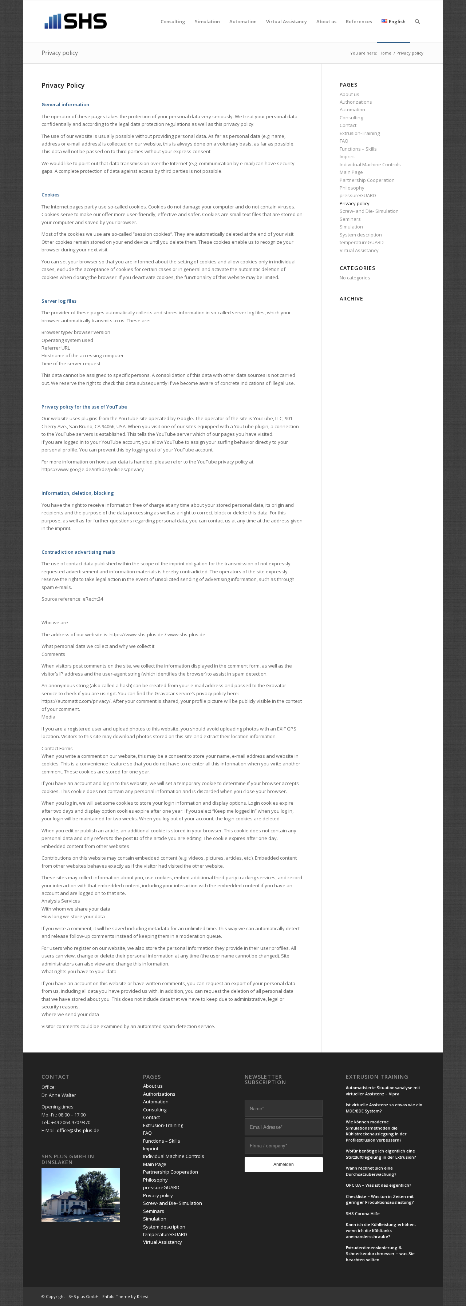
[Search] (417, 21)
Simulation (351, 226)
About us (349, 94)
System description (361, 234)
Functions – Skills (358, 149)
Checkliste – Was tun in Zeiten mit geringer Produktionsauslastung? (380, 1199)
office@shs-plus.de (78, 1130)
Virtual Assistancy (359, 250)
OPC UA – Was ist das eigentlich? (378, 1185)
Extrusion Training (377, 1077)
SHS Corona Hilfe (363, 1213)
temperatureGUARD (362, 242)
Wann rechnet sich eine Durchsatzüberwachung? (371, 1171)
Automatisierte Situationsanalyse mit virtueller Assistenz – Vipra (383, 1090)
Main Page (351, 172)
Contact (348, 125)
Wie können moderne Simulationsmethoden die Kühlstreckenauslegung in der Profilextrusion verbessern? (376, 1131)
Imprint (347, 156)
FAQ (344, 141)
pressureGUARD (358, 195)
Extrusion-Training (360, 133)
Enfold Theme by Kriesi (125, 1296)
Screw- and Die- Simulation (369, 211)
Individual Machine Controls (370, 164)
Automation (352, 109)
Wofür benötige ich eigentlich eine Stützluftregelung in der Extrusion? (381, 1154)
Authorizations (356, 102)
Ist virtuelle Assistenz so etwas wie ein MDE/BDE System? (384, 1108)
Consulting (351, 117)
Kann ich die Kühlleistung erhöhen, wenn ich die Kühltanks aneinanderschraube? (381, 1230)
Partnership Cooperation (367, 180)
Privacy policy (60, 53)
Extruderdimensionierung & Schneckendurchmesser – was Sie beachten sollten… (380, 1253)
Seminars (350, 219)
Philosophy (352, 187)
